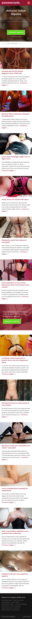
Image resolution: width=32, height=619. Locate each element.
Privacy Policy (26, 616)
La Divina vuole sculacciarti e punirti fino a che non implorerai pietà (15, 360)
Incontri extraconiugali (21, 604)
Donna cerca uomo (7, 600)
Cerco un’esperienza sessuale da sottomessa (14, 489)
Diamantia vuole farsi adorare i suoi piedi (14, 241)
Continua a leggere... (8, 170)
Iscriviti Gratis (16, 32)
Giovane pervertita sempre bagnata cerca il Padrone (12, 72)
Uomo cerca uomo (15, 606)
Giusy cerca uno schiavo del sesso (15, 199)
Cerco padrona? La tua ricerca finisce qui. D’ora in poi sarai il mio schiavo (15, 285)
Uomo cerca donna (18, 600)
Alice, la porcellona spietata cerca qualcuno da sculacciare (15, 532)
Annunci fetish (5, 606)
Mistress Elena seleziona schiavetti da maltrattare (16, 115)
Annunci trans (15, 610)
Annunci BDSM (14, 43)
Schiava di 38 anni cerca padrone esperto (15, 575)
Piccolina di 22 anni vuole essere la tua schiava (15, 404)
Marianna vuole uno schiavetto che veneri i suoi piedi (16, 447)
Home (8, 43)
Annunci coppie (15, 602)
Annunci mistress (6, 610)
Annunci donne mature (8, 604)
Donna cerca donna (7, 608)
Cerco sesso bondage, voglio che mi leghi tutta (16, 158)
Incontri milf (16, 608)
